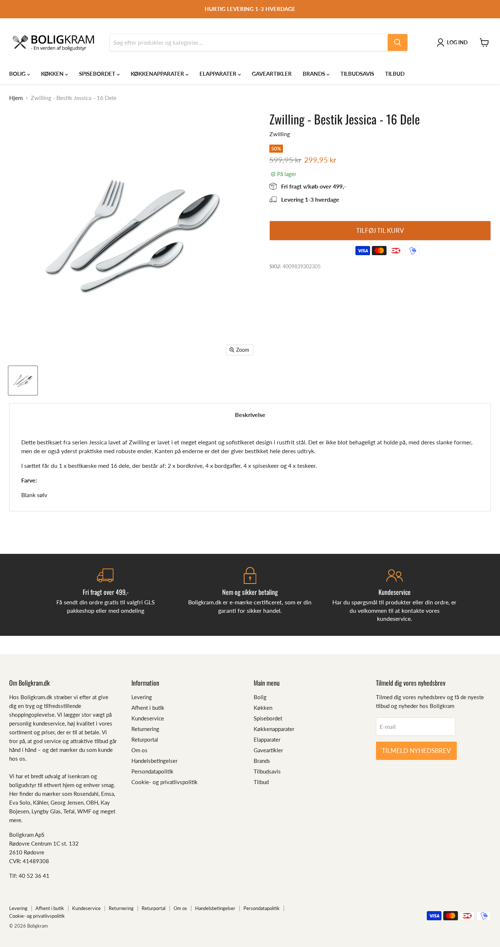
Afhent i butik (147, 707)
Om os (139, 750)
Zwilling (279, 133)
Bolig (18, 73)
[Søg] (397, 42)
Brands (315, 73)
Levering (141, 697)
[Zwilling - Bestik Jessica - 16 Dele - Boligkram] (22, 380)
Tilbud (394, 73)
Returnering (145, 729)
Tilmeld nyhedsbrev (416, 750)
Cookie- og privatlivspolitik (164, 782)
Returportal (144, 739)
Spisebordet (98, 73)
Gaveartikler (272, 73)
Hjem (16, 97)
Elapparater (218, 73)
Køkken (53, 73)
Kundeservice (147, 718)
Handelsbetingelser (154, 760)
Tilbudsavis (357, 73)
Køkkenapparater (158, 73)
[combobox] (249, 42)
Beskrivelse (250, 414)
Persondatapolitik (152, 771)
